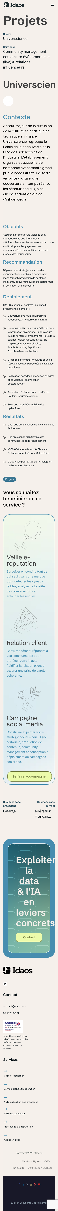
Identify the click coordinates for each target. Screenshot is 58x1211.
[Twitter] (27, 1184)
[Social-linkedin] (5, 984)
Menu (52, 4)
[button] (9, 479)
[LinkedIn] (23, 1184)
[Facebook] (19, 1184)
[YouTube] (39, 1184)
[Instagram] (31, 1184)
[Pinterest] (35, 1184)
